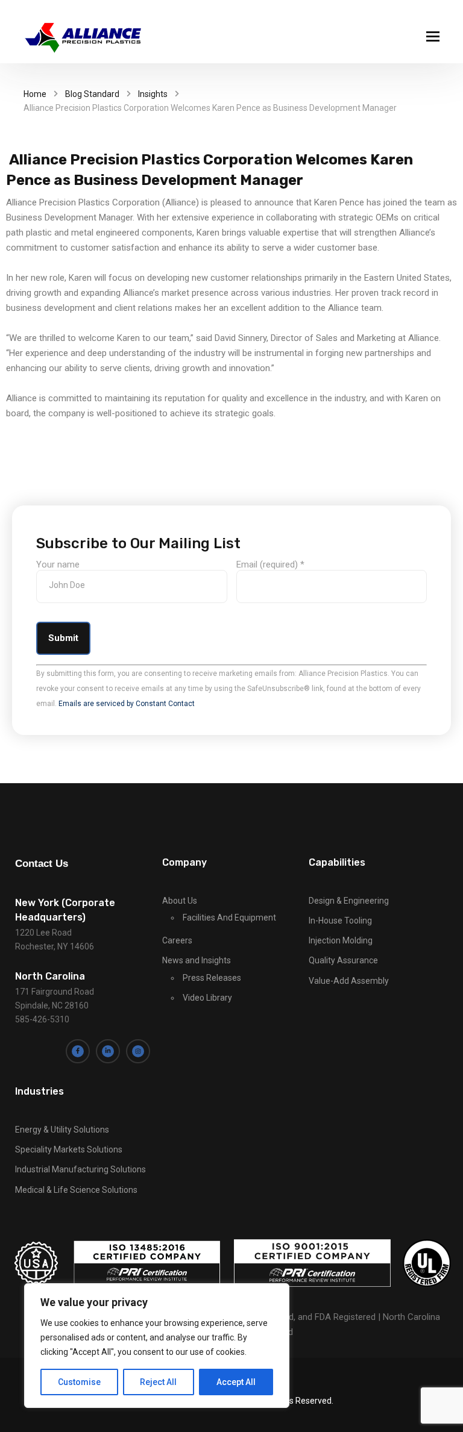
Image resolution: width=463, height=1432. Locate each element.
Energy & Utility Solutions (62, 1129)
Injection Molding (341, 940)
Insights (153, 94)
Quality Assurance (343, 960)
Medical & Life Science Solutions (76, 1190)
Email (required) (270, 564)
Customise (79, 1382)
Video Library (207, 997)
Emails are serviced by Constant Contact (126, 703)
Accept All (236, 1382)
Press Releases (212, 978)
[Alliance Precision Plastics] (84, 37)
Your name (58, 564)
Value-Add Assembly (349, 981)
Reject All (158, 1382)
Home (35, 94)
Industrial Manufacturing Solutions (80, 1169)
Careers (177, 940)
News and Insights (196, 960)
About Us (179, 900)
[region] (156, 1345)
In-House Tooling (340, 920)
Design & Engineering (349, 900)
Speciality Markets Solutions (68, 1149)
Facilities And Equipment (229, 917)
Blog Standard (92, 94)
